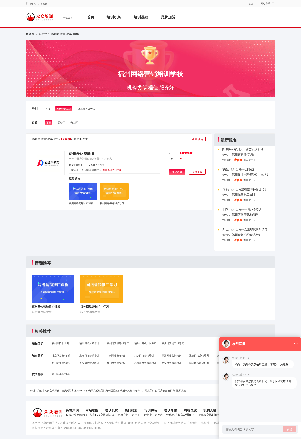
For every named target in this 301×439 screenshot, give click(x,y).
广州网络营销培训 (117, 355)
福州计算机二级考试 (173, 343)
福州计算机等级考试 (118, 343)
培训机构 (114, 17)
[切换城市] (42, 3)
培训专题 (170, 410)
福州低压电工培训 (243, 175)
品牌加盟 (168, 17)
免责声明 (72, 410)
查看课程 (197, 139)
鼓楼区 (61, 122)
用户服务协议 (165, 390)
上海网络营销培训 (89, 355)
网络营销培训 (64, 108)
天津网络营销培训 (171, 355)
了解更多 (197, 171)
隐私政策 (181, 390)
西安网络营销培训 (171, 362)
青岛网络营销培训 (89, 362)
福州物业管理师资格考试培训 (250, 155)
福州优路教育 (247, 150)
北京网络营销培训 (62, 355)
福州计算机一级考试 (145, 343)
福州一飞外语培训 (250, 190)
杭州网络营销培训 (62, 362)
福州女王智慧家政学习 (253, 210)
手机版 (249, 3)
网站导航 (190, 410)
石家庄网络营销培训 (145, 362)
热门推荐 (131, 410)
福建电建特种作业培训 (253, 170)
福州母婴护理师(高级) (246, 215)
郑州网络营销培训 (117, 362)
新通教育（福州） (250, 230)
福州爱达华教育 (82, 153)
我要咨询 (177, 171)
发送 (289, 429)
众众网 (30, 34)
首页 (90, 17)
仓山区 (74, 122)
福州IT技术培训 (60, 343)
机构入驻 (209, 410)
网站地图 (91, 410)
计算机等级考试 (86, 108)
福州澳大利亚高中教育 (246, 235)
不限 (47, 108)
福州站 (43, 34)
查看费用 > (249, 160)
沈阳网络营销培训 (199, 362)
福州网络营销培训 (89, 343)
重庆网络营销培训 (199, 355)
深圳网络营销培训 (144, 355)
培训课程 (141, 17)
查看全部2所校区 (112, 170)
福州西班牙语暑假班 (245, 195)
